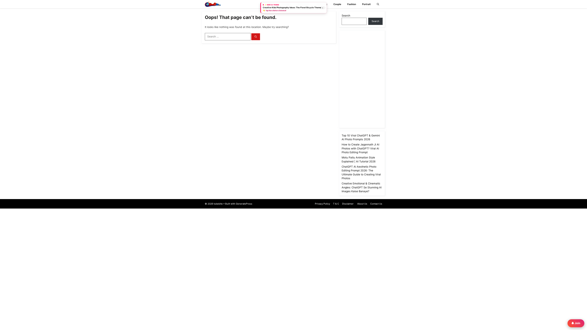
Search (346, 15)
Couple (337, 4)
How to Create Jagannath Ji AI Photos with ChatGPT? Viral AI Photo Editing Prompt (360, 148)
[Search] (255, 36)
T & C (336, 203)
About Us (362, 203)
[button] (378, 4)
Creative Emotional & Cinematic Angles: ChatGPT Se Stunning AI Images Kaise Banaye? (362, 187)
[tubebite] (213, 4)
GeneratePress (244, 203)
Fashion (351, 4)
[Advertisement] (365, 79)
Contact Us (376, 203)
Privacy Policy (322, 203)
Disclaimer (348, 203)
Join (577, 323)
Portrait (366, 4)
